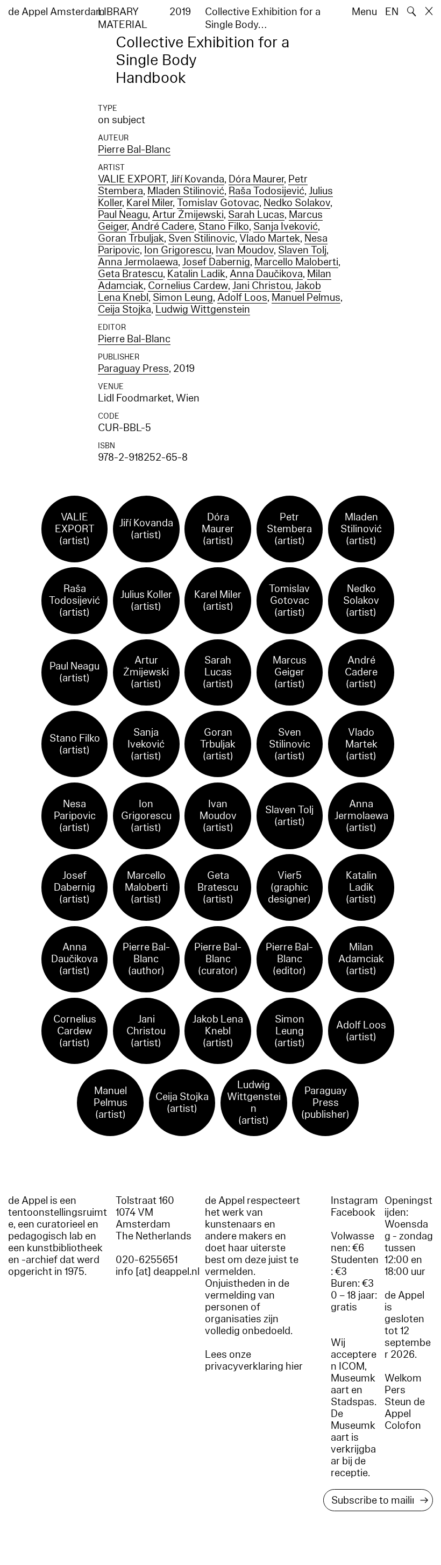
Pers (395, 1390)
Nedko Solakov (297, 203)
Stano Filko (223, 227)
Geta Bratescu (130, 274)
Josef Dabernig (216, 262)
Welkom (403, 1378)
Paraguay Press (133, 369)
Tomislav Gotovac (218, 203)
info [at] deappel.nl (158, 1272)
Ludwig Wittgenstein (202, 309)
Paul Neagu (123, 215)
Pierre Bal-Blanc (134, 150)
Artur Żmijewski (188, 215)
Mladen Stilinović (185, 191)
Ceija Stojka (124, 309)
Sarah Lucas (256, 215)
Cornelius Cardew (188, 286)
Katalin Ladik (196, 274)
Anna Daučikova (266, 274)
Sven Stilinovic (201, 238)
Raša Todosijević (266, 191)
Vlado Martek (269, 238)
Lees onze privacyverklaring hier (254, 1360)
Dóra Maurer (256, 179)
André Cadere (162, 227)
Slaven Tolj (302, 250)
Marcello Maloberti (296, 262)
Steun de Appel (405, 1408)
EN (392, 12)
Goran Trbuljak (131, 238)
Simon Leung (183, 298)
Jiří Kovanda (197, 179)
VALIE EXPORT (132, 179)
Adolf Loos (242, 298)
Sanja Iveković (285, 227)
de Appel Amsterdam (56, 12)
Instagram (354, 1201)
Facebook (353, 1212)
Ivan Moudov (245, 250)
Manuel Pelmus (306, 298)
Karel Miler (149, 203)
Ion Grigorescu (177, 250)
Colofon (403, 1426)
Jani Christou (261, 286)
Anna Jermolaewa (138, 262)
